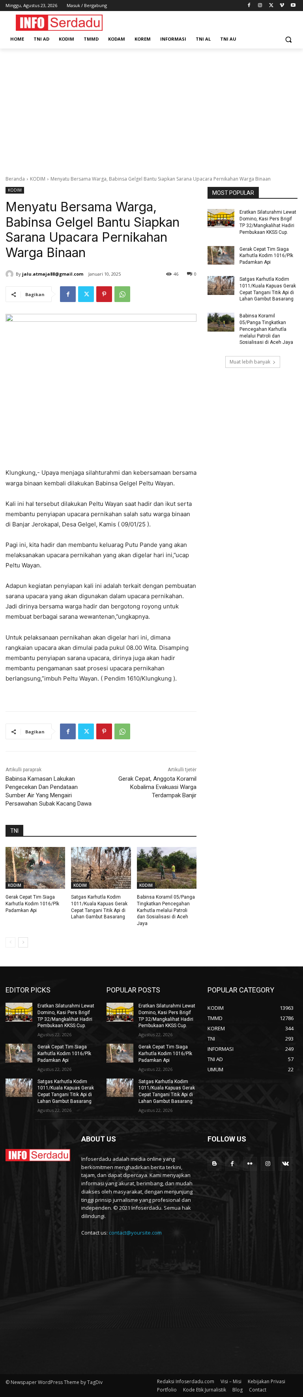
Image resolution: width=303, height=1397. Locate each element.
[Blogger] (214, 1164)
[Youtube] (292, 5)
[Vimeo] (281, 5)
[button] (288, 39)
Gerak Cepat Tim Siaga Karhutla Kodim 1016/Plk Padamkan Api (32, 903)
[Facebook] (249, 5)
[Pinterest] (104, 294)
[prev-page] (10, 942)
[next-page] (23, 942)
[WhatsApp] (122, 294)
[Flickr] (250, 1164)
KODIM (37, 178)
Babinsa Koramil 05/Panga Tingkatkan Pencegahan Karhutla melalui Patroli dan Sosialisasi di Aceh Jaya (166, 910)
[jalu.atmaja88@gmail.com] (11, 274)
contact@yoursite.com (135, 1232)
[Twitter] (271, 5)
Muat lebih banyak (250, 361)
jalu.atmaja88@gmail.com (52, 274)
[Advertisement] (151, 107)
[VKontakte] (285, 1164)
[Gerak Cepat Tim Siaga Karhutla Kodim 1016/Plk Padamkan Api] (35, 868)
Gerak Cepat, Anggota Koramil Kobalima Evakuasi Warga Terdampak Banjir (157, 787)
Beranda (15, 178)
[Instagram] (260, 5)
